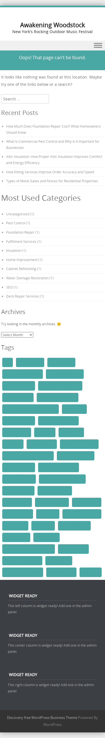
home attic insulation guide (62, 479)
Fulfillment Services (21, 241)
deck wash (13, 444)
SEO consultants (73, 549)
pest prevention (16, 537)
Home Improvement (22, 259)
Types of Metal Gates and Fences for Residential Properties (52, 181)
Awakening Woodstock (52, 25)
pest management (74, 525)
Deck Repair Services (22, 296)
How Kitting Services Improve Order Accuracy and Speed (50, 172)
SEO (9, 287)
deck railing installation (58, 421)
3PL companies (30, 362)
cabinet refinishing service (60, 386)
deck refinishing (17, 432)
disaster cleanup (41, 444)
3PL (7, 362)
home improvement (54, 490)
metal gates (48, 514)
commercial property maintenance (30, 409)
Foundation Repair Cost (58, 467)
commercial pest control (57, 397)
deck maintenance (18, 421)
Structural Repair (61, 572)
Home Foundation (18, 490)
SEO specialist (59, 560)
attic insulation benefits (22, 374)
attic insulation (61, 362)
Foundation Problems (75, 456)
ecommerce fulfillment (79, 444)
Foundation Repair (20, 232)
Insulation (13, 250)
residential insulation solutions (28, 549)
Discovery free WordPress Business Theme (42, 717)
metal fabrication (18, 514)
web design (90, 572)
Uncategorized (17, 214)
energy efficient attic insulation (28, 456)
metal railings (15, 525)
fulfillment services (19, 479)
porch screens (46, 537)
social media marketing (23, 572)
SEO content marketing (22, 560)
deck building (74, 409)
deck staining (71, 432)
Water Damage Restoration (27, 278)
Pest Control (15, 223)
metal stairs (43, 525)
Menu (52, 45)
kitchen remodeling (52, 502)
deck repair (45, 432)
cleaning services (18, 397)
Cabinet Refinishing (21, 268)
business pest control (64, 374)
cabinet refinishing (18, 386)
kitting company (86, 502)
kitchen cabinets (17, 502)
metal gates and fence (82, 514)
